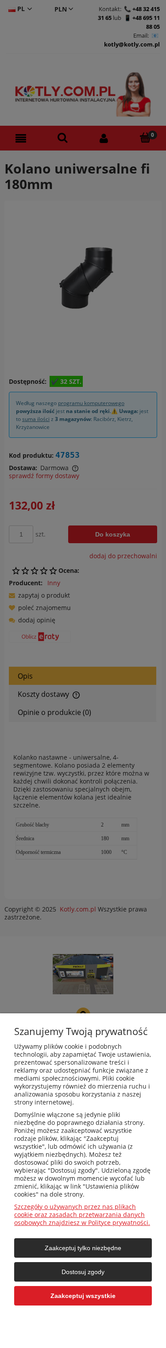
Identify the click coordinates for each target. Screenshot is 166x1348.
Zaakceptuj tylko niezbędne (83, 1247)
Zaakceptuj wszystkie (83, 1295)
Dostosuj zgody (83, 1271)
